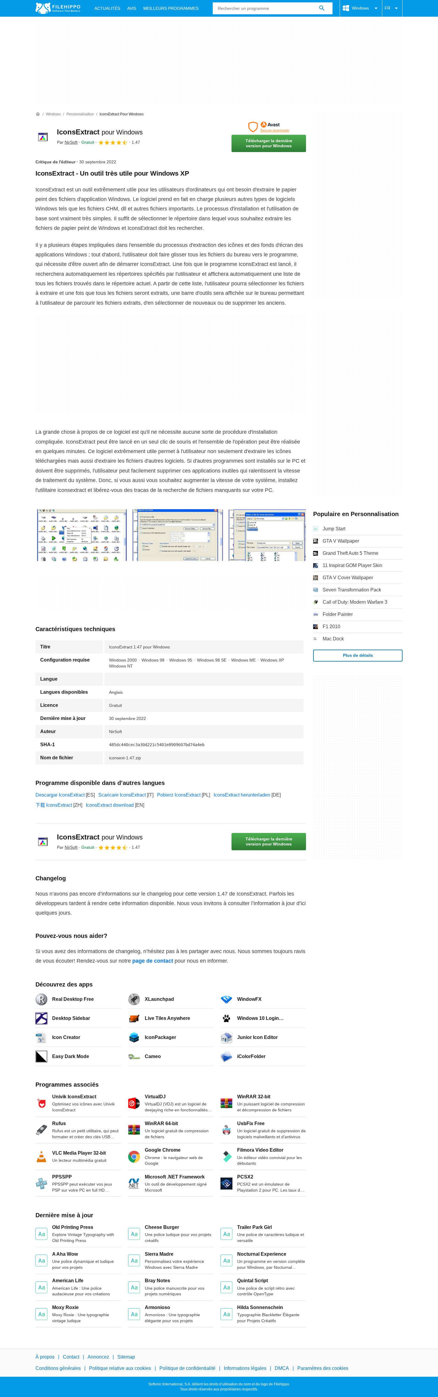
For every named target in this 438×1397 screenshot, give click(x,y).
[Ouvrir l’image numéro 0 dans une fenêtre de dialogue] (81, 535)
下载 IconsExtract (53, 805)
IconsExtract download (110, 805)
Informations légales (245, 1368)
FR (387, 8)
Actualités (107, 8)
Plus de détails (358, 655)
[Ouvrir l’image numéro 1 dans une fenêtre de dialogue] (177, 535)
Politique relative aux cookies (120, 1368)
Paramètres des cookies (322, 1368)
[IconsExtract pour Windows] (42, 137)
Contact (71, 1356)
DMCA (282, 1368)
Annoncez (98, 1356)
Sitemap (126, 1356)
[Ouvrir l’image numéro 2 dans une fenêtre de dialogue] (273, 535)
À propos (45, 1356)
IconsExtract (100, 132)
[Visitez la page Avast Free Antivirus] (269, 127)
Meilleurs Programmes (170, 8)
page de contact (152, 961)
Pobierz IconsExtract (179, 794)
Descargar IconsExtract (60, 794)
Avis (131, 8)
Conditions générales (58, 1368)
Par (67, 142)
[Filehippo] (57, 8)
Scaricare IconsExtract (122, 794)
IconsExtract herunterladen (242, 794)
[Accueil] (37, 114)
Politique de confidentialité (187, 1368)
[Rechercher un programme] (322, 8)
